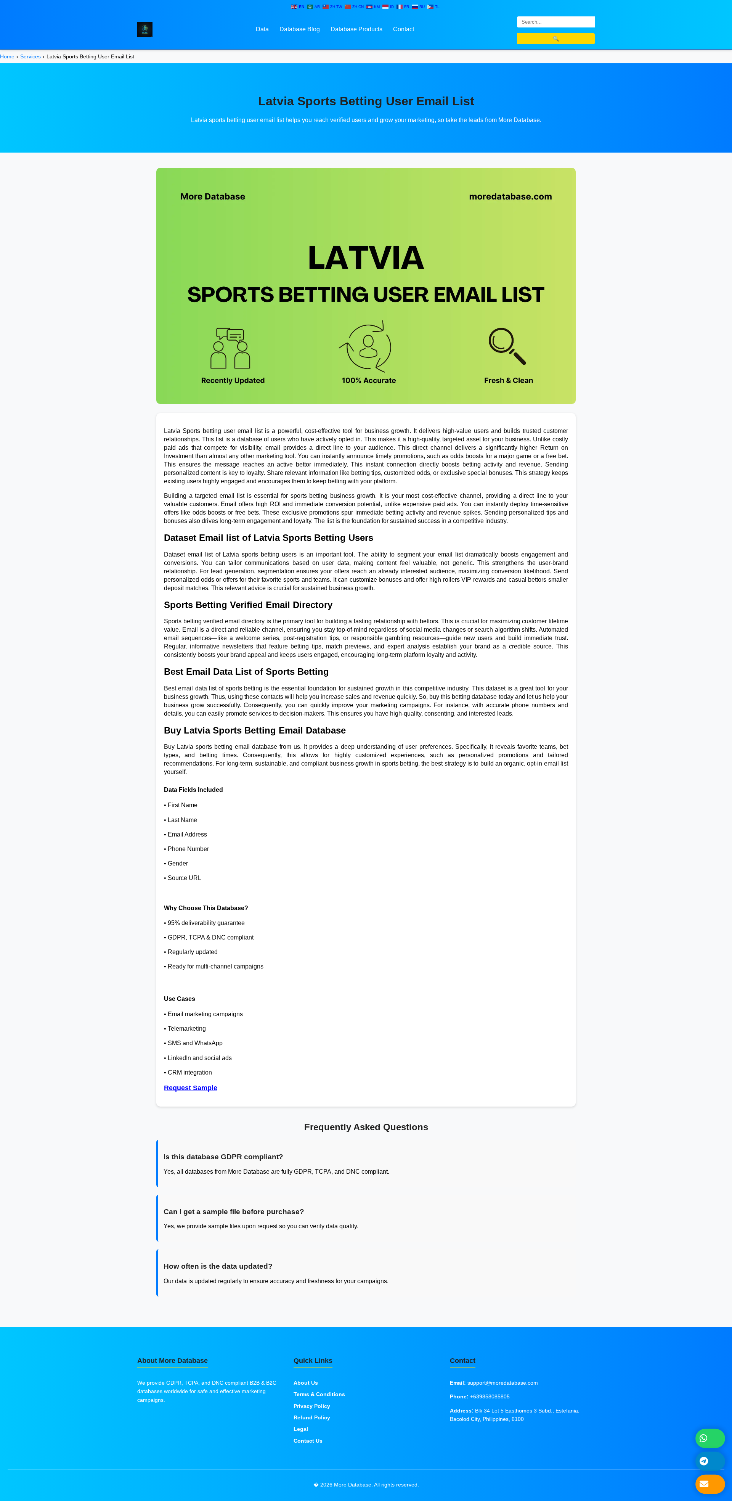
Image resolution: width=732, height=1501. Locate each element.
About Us (306, 1383)
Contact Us (308, 1441)
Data (262, 29)
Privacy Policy (312, 1406)
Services (30, 56)
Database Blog (299, 29)
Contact (403, 29)
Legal (301, 1429)
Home (7, 56)
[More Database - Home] (144, 29)
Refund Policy (312, 1417)
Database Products (356, 29)
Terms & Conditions (319, 1394)
